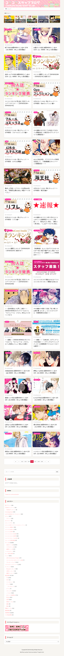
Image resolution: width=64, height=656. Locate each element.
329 (42, 461)
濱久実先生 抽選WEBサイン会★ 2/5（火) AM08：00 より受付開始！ (45, 426)
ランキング (8, 566)
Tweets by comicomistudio (12, 494)
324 (25, 461)
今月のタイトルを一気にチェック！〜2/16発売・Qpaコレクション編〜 (45, 102)
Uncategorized (9, 512)
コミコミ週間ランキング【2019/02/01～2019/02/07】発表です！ (17, 249)
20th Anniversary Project (12, 558)
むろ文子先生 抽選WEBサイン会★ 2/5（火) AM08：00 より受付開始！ (46, 399)
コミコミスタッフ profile (11, 538)
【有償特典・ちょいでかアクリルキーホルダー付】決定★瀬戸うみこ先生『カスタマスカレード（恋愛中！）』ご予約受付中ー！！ (46, 252)
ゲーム (8, 588)
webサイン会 (8, 29)
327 (35, 461)
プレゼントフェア (10, 562)
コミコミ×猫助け (9, 527)
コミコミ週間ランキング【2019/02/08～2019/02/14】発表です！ (46, 75)
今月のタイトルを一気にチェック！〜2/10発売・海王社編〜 (45, 189)
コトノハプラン (9, 523)
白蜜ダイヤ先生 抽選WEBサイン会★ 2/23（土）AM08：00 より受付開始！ (46, 48)
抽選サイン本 (9, 549)
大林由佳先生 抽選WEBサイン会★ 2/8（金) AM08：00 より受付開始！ (17, 372)
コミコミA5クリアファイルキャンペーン (15, 525)
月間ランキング (10, 571)
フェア (6, 555)
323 (22, 461)
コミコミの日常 (9, 531)
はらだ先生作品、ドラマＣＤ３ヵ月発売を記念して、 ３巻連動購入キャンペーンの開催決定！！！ (46, 161)
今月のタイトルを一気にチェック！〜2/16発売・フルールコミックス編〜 (17, 131)
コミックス (36, 83)
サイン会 (7, 542)
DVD (7, 579)
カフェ (35, 112)
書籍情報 (7, 610)
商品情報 (7, 575)
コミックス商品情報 (10, 540)
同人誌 (8, 597)
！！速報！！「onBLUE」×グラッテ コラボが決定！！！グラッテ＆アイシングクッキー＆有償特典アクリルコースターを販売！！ (46, 343)
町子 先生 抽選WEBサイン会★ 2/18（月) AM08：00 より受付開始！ (16, 48)
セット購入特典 (9, 553)
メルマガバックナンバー (11, 564)
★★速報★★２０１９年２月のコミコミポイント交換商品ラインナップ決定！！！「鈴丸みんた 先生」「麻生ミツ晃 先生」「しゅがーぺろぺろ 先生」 (46, 221)
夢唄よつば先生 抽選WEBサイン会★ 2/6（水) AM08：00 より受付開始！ (45, 372)
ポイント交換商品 (37, 199)
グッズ (8, 584)
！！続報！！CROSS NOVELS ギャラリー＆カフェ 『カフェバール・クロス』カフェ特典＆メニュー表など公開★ (17, 342)
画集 (7, 604)
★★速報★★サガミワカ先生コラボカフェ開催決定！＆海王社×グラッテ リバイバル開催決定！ (46, 132)
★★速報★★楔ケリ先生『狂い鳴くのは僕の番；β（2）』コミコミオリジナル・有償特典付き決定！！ (46, 311)
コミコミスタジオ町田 (13, 290)
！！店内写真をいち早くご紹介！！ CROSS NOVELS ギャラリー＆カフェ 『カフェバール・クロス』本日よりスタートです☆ (17, 312)
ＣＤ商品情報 (8, 615)
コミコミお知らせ (37, 261)
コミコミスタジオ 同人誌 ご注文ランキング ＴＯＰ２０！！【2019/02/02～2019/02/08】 (17, 282)
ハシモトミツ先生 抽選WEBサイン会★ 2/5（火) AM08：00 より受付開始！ (46, 452)
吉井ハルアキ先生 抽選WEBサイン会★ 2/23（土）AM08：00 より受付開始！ (17, 75)
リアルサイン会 (10, 547)
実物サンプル (8, 608)
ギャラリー (8, 520)
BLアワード (8, 505)
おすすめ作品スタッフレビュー (12, 514)
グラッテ (36, 321)
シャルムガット (9, 551)
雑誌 (7, 606)
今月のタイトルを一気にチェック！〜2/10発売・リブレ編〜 (17, 218)
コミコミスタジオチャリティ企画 (14, 560)
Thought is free (40, 652)
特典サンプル (9, 601)
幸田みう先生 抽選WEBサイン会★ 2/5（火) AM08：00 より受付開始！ (17, 452)
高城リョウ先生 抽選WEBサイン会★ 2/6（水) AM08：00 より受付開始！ (17, 399)
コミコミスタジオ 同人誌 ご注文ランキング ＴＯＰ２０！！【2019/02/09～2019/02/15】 (17, 103)
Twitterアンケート (9, 507)
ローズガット (11, 586)
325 (29, 461)
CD (35, 141)
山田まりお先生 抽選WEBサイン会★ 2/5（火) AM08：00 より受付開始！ (17, 426)
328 (39, 461)
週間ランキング (37, 56)
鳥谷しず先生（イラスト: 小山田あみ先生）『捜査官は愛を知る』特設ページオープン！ (17, 190)
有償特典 (41, 230)
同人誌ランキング (9, 83)
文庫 (6, 141)
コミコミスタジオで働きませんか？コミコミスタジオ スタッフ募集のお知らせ (46, 280)
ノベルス (8, 593)
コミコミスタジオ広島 (10, 533)
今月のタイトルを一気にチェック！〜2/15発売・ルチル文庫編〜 (17, 160)
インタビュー (9, 582)
